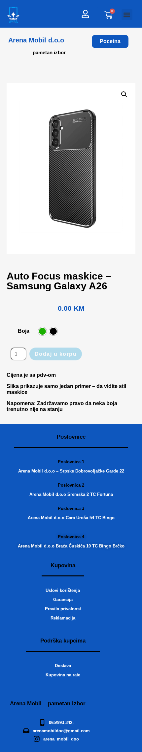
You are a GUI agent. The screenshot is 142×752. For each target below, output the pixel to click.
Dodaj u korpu (56, 354)
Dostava (63, 665)
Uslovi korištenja (63, 590)
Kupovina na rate (63, 674)
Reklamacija (63, 618)
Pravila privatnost (63, 608)
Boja (23, 331)
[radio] (42, 331)
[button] (127, 14)
